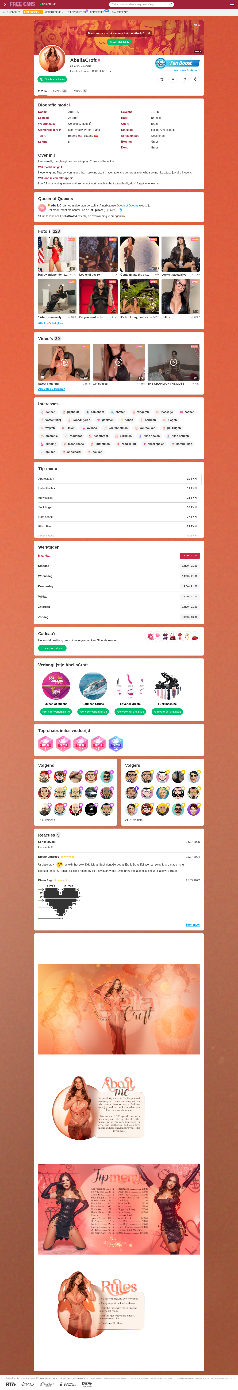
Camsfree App (120, 12)
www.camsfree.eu (49, 1378)
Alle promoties (77, 12)
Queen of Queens (127, 205)
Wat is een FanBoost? (187, 70)
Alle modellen (12, 12)
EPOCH (70, 1378)
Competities (97, 12)
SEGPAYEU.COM (84, 1378)
